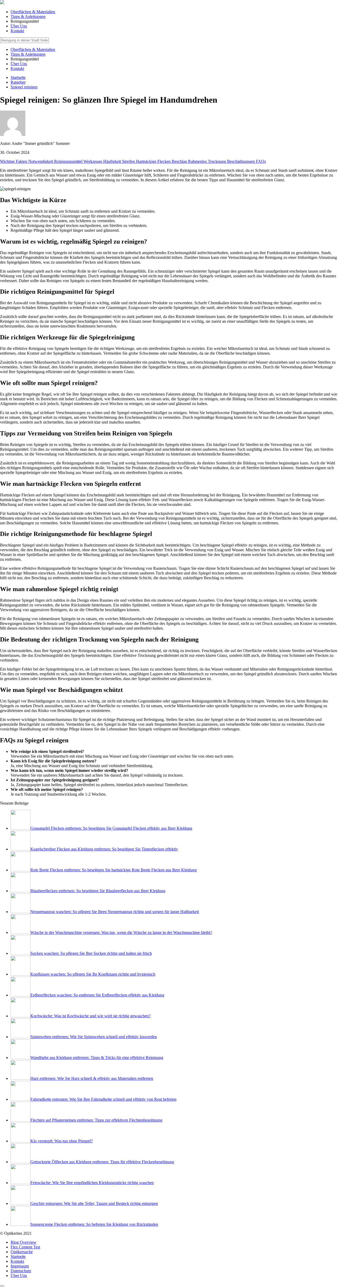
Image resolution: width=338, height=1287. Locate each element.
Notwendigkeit (41, 161)
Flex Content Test (25, 1247)
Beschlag (180, 161)
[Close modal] (2, 1286)
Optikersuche (22, 1252)
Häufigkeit (112, 161)
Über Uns (19, 26)
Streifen (129, 161)
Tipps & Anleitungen (28, 16)
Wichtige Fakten (14, 161)
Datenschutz (21, 1271)
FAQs (261, 161)
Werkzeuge (93, 161)
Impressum (20, 1266)
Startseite (18, 1256)
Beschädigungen (241, 161)
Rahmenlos (198, 161)
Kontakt (17, 31)
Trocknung (217, 161)
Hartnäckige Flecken (154, 161)
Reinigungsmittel (68, 161)
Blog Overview (23, 1242)
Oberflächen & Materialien (33, 12)
